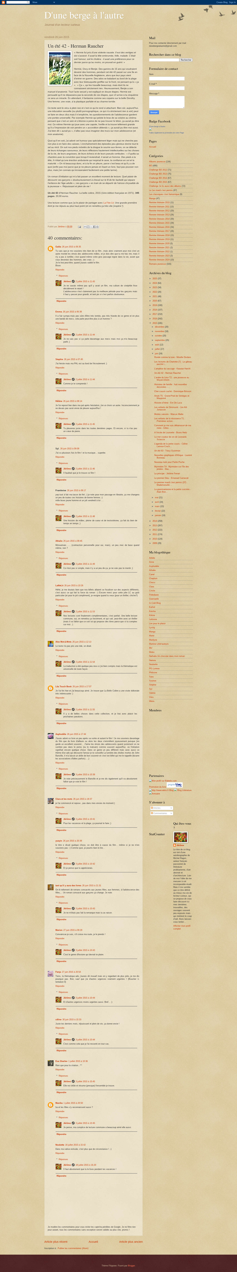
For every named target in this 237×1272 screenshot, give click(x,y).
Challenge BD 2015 (158, 182)
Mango (152, 631)
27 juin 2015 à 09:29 (72, 930)
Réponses (63, 276)
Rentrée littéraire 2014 (159, 219)
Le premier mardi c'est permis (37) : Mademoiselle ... (170, 483)
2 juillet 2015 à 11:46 (85, 468)
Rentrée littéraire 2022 (159, 251)
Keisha (152, 611)
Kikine (152, 615)
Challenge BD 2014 (158, 178)
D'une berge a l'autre (157, 126)
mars (157, 506)
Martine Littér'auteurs (159, 644)
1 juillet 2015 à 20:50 (73, 1103)
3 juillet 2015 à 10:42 (85, 864)
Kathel (152, 607)
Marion (58, 930)
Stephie (59, 359)
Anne (151, 562)
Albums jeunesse (157, 161)
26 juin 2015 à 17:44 (76, 734)
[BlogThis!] (88, 226)
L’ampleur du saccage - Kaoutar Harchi (172, 368)
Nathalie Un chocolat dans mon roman (167, 656)
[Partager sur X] (91, 226)
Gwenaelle (154, 599)
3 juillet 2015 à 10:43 (85, 908)
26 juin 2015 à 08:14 (72, 401)
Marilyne (153, 640)
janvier (158, 515)
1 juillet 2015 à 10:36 (78, 1061)
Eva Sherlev (61, 1061)
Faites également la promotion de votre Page (166, 133)
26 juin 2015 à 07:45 (73, 359)
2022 (155, 292)
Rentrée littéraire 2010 (159, 202)
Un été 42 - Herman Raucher (167, 373)
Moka (151, 652)
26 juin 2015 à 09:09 (69, 448)
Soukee (152, 681)
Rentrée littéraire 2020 (159, 243)
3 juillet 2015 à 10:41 (85, 819)
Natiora (152, 660)
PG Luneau (154, 668)
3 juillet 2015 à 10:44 (85, 998)
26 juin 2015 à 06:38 (72, 311)
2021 (155, 296)
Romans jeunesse (157, 264)
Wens (151, 701)
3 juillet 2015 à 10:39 (85, 774)
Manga (152, 198)
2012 (155, 530)
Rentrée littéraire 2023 (159, 255)
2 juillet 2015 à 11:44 (85, 334)
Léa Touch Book (63, 686)
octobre (159, 335)
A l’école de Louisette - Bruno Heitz (170, 432)
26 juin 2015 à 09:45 (72, 541)
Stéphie (152, 685)
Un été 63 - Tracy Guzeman (167, 450)
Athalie (58, 541)
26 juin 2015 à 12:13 (81, 642)
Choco (152, 582)
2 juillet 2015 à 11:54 (85, 662)
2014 (155, 521)
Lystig (152, 627)
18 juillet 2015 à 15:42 (75, 1145)
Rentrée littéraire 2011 (159, 206)
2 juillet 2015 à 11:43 (85, 281)
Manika (59, 1103)
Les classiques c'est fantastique (164, 194)
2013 (155, 525)
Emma (58, 311)
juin (157, 353)
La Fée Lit (108, 203)
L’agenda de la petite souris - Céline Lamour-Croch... (171, 445)
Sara (151, 676)
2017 (155, 314)
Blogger (131, 1265)
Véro (151, 697)
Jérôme (67, 281)
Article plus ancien (131, 1241)
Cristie (152, 590)
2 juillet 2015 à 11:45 (85, 424)
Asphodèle (60, 734)
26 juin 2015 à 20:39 (72, 841)
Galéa (58, 246)
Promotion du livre (157, 787)
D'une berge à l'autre (84, 14)
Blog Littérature (184, 790)
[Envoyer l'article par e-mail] (79, 226)
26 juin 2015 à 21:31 (91, 885)
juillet (157, 349)
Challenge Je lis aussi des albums (165, 186)
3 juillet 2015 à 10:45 (85, 1081)
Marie (151, 635)
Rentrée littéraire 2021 (159, 247)
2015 (155, 323)
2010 (155, 539)
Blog (171, 790)
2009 (155, 543)
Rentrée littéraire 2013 (159, 214)
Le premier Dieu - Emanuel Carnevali (171, 478)
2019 (155, 305)
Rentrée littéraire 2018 (159, 235)
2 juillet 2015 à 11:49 (85, 564)
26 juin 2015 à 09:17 (76, 490)
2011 (155, 534)
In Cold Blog (155, 603)
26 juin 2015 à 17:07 (82, 686)
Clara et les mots (63, 799)
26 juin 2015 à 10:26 (73, 585)
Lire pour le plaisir (157, 623)
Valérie (152, 693)
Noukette (59, 1145)
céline (58, 1019)
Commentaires (160, 813)
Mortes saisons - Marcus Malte (168, 414)
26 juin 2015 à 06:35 (71, 246)
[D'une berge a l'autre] (150, 130)
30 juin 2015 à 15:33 (71, 1019)
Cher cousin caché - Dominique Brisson (172, 391)
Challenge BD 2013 (158, 174)
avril (157, 502)
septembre (160, 340)
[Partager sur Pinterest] (97, 226)
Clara (151, 586)
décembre (160, 327)
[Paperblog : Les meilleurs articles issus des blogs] (175, 787)
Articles (156, 808)
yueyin (58, 841)
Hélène (58, 401)
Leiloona (153, 619)
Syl (150, 689)
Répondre (59, 269)
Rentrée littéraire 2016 (159, 227)
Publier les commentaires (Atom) (73, 1248)
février (158, 511)
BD (150, 165)
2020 (155, 301)
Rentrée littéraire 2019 (159, 239)
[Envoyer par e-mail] (85, 226)
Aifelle (152, 558)
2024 (155, 283)
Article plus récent (55, 1241)
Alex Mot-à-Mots (63, 642)
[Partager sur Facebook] (94, 226)
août (157, 344)
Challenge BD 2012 (158, 170)
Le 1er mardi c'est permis (161, 190)
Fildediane (154, 595)
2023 (155, 287)
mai (157, 497)
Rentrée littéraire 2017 (159, 231)
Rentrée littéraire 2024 (159, 260)
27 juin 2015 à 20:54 (71, 972)
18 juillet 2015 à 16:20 (86, 1165)
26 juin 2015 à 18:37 (82, 799)
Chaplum (153, 578)
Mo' (150, 648)
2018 (155, 310)
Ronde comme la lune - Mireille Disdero (172, 357)
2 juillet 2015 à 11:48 (85, 516)
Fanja (58, 972)
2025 (155, 278)
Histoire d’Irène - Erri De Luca (168, 403)
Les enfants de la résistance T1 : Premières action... (169, 419)
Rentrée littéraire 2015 (159, 223)
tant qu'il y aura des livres (68, 885)
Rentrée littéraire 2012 (159, 210)
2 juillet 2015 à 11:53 (85, 611)
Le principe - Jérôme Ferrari (167, 473)
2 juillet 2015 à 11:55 (85, 709)
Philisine (153, 672)
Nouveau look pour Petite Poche (169, 462)
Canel (151, 574)
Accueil (93, 1241)
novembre (160, 331)
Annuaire (156, 793)
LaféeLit (59, 585)
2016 (155, 318)
